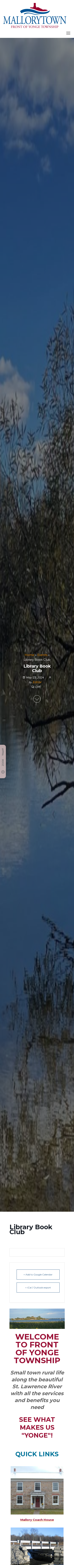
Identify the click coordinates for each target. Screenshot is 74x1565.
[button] (68, 33)
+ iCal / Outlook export (38, 1287)
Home (29, 655)
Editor (37, 682)
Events (42, 655)
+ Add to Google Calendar (37, 1274)
